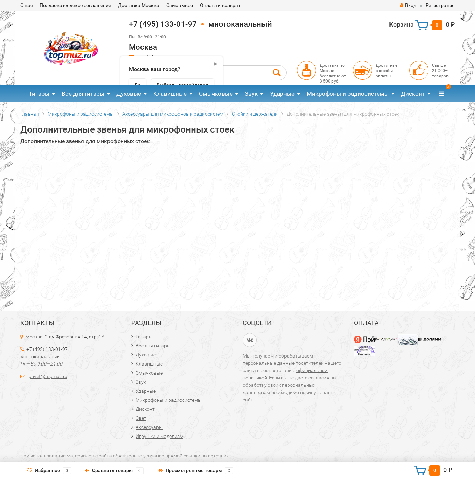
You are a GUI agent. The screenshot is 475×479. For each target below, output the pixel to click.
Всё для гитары (83, 93)
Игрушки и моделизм (159, 436)
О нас (26, 5)
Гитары (39, 93)
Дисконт (413, 93)
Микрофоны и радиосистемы (348, 93)
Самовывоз (179, 5)
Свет (141, 418)
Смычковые (216, 93)
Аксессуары (149, 427)
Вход (410, 5)
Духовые (128, 93)
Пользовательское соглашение (75, 5)
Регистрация (440, 5)
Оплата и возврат (220, 5)
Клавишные (170, 93)
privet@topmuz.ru (48, 376)
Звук (251, 93)
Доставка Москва (138, 5)
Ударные (282, 93)
